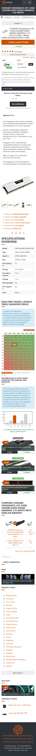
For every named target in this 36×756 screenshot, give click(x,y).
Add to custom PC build (18, 42)
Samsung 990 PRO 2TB (18, 713)
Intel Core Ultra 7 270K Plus (20, 705)
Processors (10, 599)
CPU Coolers (10, 602)
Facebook (15, 742)
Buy (31, 64)
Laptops (9, 666)
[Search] (24, 2)
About (11, 736)
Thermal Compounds (13, 647)
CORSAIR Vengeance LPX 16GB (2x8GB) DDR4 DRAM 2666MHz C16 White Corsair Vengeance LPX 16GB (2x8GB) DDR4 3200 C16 (15, 537)
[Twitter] (16, 233)
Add (10, 452)
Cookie (29, 736)
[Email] (20, 233)
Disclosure (25, 74)
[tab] (18, 115)
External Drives (11, 624)
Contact (29, 739)
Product (17, 23)
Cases (8, 615)
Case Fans (9, 644)
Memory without (14, 225)
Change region (28, 57)
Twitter (23, 742)
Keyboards (10, 640)
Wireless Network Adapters (16, 660)
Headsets (9, 650)
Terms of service (9, 739)
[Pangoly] (6, 2)
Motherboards (11, 595)
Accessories (10, 663)
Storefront (6, 742)
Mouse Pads (10, 656)
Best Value (17, 673)
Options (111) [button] (8, 115)
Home (5, 736)
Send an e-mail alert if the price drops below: (18, 94)
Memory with (17, 214)
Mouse (8, 637)
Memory (9, 605)
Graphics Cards (11, 608)
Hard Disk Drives (12, 621)
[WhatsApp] (24, 233)
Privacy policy (20, 736)
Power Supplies (11, 611)
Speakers (9, 653)
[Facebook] (12, 233)
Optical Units (10, 628)
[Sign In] (34, 2)
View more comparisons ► (25, 551)
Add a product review (19, 54)
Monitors (9, 634)
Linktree (30, 742)
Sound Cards (10, 631)
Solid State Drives (12, 618)
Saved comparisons (11, 562)
